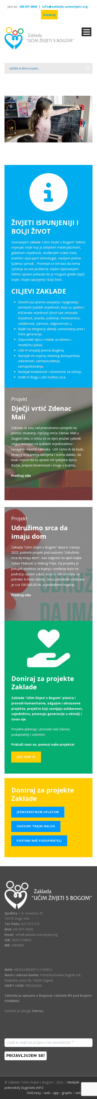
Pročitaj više (21, 475)
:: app (55, 1093)
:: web (46, 1093)
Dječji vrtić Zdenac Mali (41, 412)
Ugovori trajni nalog (36, 826)
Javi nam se (26, 757)
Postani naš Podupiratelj (39, 841)
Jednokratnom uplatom (38, 812)
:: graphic (66, 1093)
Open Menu (86, 31)
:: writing (79, 1093)
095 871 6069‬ (28, 7)
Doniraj (49, 14)
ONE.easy (34, 1093)
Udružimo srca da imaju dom (39, 532)
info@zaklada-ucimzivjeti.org (65, 7)
